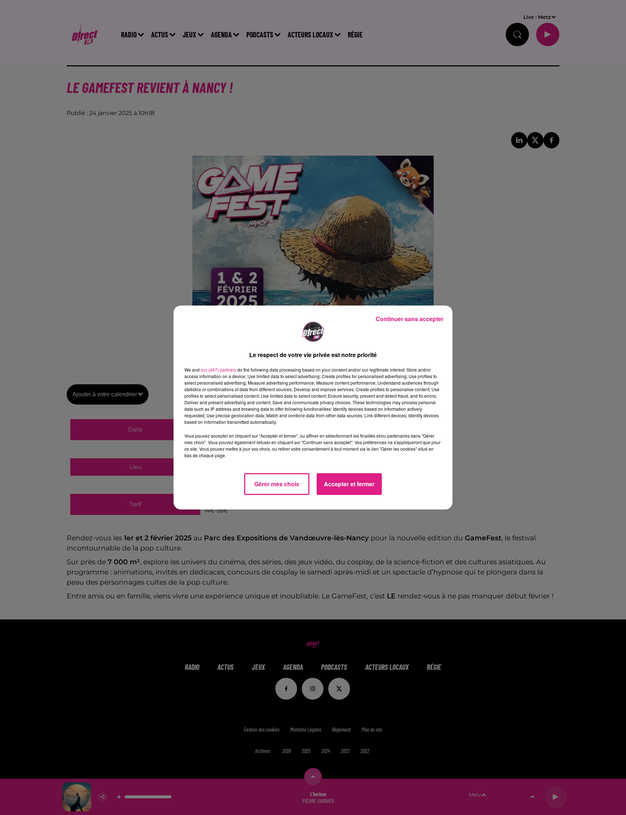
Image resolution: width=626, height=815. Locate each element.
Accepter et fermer (349, 484)
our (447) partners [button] (218, 369)
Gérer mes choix (276, 484)
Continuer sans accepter (409, 319)
